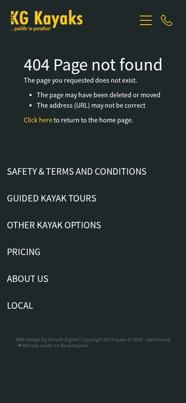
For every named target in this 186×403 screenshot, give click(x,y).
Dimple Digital (63, 339)
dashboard (158, 339)
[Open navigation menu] (145, 20)
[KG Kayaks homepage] (72, 21)
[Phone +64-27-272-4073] (166, 20)
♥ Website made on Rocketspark (53, 345)
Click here (38, 120)
